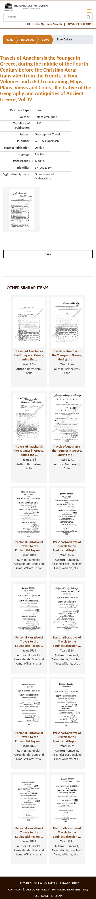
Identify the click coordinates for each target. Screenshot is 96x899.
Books (45, 40)
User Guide (41, 896)
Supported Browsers (66, 889)
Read (48, 254)
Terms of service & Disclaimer (37, 883)
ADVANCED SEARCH (80, 24)
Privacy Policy (69, 883)
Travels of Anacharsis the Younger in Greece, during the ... (29, 355)
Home (9, 40)
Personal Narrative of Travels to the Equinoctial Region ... (29, 546)
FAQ (85, 889)
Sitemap (56, 896)
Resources (27, 40)
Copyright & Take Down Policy (28, 889)
